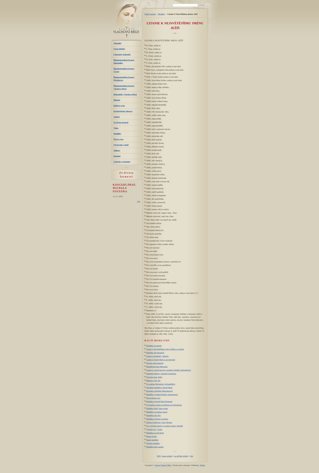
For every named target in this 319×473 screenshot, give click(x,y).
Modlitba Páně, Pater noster (157, 408)
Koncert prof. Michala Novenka (124, 187)
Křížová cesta (119, 106)
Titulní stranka (150, 14)
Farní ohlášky (119, 49)
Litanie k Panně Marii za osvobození (160, 360)
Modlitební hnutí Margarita (156, 367)
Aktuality (117, 43)
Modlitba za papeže (154, 346)
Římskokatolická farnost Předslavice (124, 78)
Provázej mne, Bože (154, 377)
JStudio (202, 465)
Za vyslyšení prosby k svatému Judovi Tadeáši (164, 426)
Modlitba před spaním (154, 447)
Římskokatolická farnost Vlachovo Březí (124, 87)
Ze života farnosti (121, 122)
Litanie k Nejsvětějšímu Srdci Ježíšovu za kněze (165, 349)
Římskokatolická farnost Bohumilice (124, 61)
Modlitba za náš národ (155, 433)
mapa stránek (167, 456)
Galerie (117, 117)
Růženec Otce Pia (153, 381)
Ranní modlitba (152, 440)
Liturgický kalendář (122, 54)
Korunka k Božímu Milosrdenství (159, 391)
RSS (159, 456)
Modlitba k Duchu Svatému (157, 419)
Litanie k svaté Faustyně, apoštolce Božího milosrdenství (168, 370)
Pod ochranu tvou (153, 398)
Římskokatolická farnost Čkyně (124, 70)
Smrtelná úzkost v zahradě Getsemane (161, 374)
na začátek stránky (181, 456)
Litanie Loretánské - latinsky (157, 356)
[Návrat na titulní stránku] (126, 37)
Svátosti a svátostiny (122, 162)
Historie (117, 100)
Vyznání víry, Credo (154, 429)
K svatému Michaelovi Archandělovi (160, 384)
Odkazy (117, 150)
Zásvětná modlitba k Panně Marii (159, 388)
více (138, 201)
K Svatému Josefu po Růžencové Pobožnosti (164, 405)
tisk (191, 456)
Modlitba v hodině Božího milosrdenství (162, 395)
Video (116, 128)
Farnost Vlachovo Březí (163, 465)
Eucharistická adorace (123, 111)
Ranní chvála (151, 436)
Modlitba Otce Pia (153, 415)
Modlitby (161, 14)
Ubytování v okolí (121, 145)
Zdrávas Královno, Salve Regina (159, 422)
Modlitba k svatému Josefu (156, 412)
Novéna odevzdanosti (154, 363)
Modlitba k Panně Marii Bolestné (159, 402)
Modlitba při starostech (155, 353)
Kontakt (117, 156)
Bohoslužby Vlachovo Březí (125, 94)
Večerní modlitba (153, 443)
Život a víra (118, 139)
